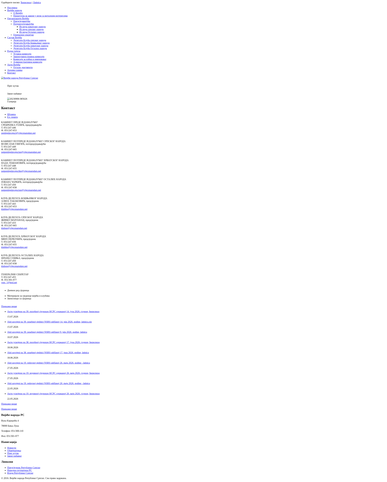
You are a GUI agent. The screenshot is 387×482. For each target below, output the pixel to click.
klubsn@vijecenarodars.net (14, 228)
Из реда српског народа (31, 29)
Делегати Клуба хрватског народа (30, 45)
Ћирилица (26, 2)
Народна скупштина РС (19, 470)
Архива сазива (14, 70)
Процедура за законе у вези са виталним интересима (40, 15)
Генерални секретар (23, 35)
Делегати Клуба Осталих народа (30, 48)
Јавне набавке (14, 456)
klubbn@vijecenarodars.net (14, 209)
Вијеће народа (14, 10)
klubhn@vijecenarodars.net (14, 247)
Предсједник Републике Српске (23, 467)
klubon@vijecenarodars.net (14, 266)
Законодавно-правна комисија (28, 56)
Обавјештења (14, 450)
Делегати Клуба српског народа (29, 40)
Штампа (11, 114)
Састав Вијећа (14, 37)
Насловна (12, 7)
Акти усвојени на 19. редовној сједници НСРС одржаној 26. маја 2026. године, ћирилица (53, 373)
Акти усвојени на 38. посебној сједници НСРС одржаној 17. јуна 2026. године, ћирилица (53, 342)
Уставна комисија (22, 54)
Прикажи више (9, 306)
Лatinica (37, 2)
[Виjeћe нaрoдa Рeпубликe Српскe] (19, 78)
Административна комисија (27, 62)
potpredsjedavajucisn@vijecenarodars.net (21, 152)
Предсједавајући (21, 21)
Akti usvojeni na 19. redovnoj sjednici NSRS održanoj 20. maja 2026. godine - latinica (48, 383)
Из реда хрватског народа (32, 26)
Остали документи (23, 67)
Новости (11, 448)
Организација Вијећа (18, 18)
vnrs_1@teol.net (9, 282)
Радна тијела (13, 51)
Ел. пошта (12, 117)
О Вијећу (18, 13)
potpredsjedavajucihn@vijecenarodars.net (21, 171)
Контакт (11, 73)
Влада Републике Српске (20, 473)
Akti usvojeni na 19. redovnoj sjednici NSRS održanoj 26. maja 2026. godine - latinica (48, 363)
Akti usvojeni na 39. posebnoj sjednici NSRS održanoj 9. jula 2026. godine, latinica (47, 332)
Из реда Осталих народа (31, 32)
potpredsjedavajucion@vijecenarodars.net (21, 190)
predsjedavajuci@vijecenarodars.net (18, 133)
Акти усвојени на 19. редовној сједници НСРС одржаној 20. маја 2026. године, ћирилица (53, 393)
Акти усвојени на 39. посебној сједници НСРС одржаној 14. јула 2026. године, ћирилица (53, 311)
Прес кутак (13, 453)
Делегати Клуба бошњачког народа (31, 43)
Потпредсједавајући (23, 24)
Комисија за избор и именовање (29, 59)
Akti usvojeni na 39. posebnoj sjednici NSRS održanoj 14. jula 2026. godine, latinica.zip (49, 321)
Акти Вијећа (13, 64)
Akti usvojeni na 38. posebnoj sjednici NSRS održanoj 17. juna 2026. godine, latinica (48, 352)
